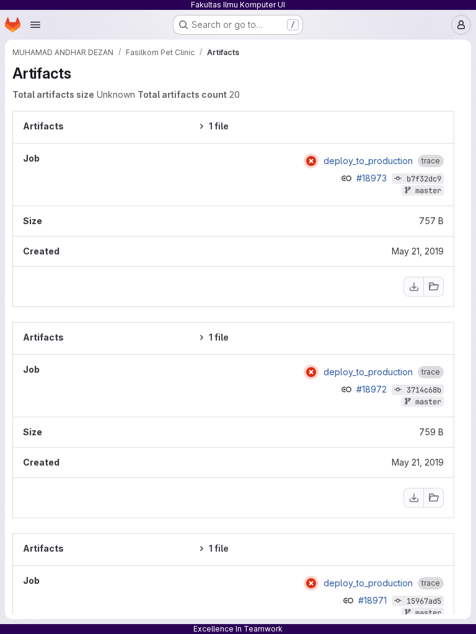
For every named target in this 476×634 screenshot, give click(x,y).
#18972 (372, 389)
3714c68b (424, 390)
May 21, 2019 (418, 251)
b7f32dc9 (424, 179)
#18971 (373, 600)
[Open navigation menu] (35, 25)
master (428, 191)
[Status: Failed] (311, 161)
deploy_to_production (368, 161)
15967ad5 (424, 601)
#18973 (372, 178)
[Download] (413, 287)
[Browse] (434, 287)
